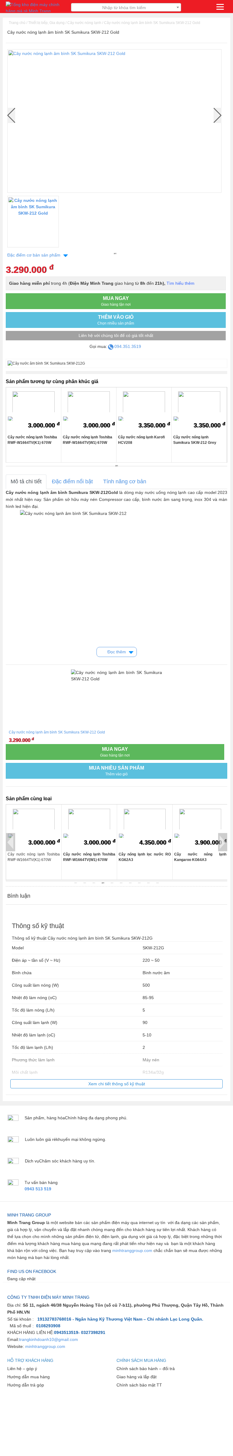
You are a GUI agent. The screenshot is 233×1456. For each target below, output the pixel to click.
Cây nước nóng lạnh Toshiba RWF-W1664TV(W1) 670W (87, 440)
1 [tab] (115, 253)
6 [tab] (121, 883)
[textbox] (126, 7)
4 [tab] (103, 883)
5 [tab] (112, 883)
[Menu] (220, 7)
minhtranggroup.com (132, 1250)
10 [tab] (158, 883)
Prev (11, 115)
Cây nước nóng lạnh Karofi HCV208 (141, 440)
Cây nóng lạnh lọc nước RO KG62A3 (92, 857)
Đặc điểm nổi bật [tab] (72, 481)
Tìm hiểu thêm (180, 283)
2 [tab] (85, 883)
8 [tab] (140, 883)
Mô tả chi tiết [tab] (26, 481)
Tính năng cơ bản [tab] (124, 481)
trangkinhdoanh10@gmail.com (48, 1339)
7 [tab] (130, 883)
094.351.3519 (127, 346)
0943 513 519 (38, 1188)
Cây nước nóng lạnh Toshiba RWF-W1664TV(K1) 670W (32, 440)
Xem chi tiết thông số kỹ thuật (116, 1083)
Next (217, 115)
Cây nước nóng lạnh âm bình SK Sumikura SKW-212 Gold (152, 23)
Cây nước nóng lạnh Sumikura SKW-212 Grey (194, 440)
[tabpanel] (33, 223)
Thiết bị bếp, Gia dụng (46, 23)
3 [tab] (94, 883)
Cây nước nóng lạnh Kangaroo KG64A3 (148, 857)
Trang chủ (17, 23)
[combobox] (126, 7)
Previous (10, 842)
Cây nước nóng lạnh (84, 23)
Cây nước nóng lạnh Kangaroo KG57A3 (203, 857)
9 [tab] (149, 883)
